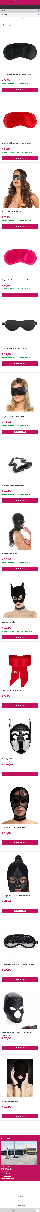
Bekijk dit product (20, 90)
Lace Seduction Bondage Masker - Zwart (15, 827)
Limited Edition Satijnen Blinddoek (13, 485)
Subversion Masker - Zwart (10, 1101)
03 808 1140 (8, 1176)
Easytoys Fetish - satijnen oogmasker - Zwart (16, 75)
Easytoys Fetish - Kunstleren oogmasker (15, 348)
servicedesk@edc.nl (8, 1178)
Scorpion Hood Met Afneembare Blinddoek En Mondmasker (16, 1034)
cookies (20, 1210)
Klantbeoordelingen (20, 1205)
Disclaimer (20, 1196)
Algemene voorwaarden (20, 1192)
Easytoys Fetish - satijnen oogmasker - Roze (16, 280)
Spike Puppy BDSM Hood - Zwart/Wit (13, 759)
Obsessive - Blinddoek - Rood (11, 690)
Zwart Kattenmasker (9, 622)
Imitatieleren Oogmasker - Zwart (12, 211)
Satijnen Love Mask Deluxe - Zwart (13, 417)
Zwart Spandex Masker (9, 554)
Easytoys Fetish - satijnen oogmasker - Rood (16, 143)
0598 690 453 (8, 1174)
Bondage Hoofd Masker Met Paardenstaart (16, 896)
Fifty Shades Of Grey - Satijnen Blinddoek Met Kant (18, 964)
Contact (20, 1201)
